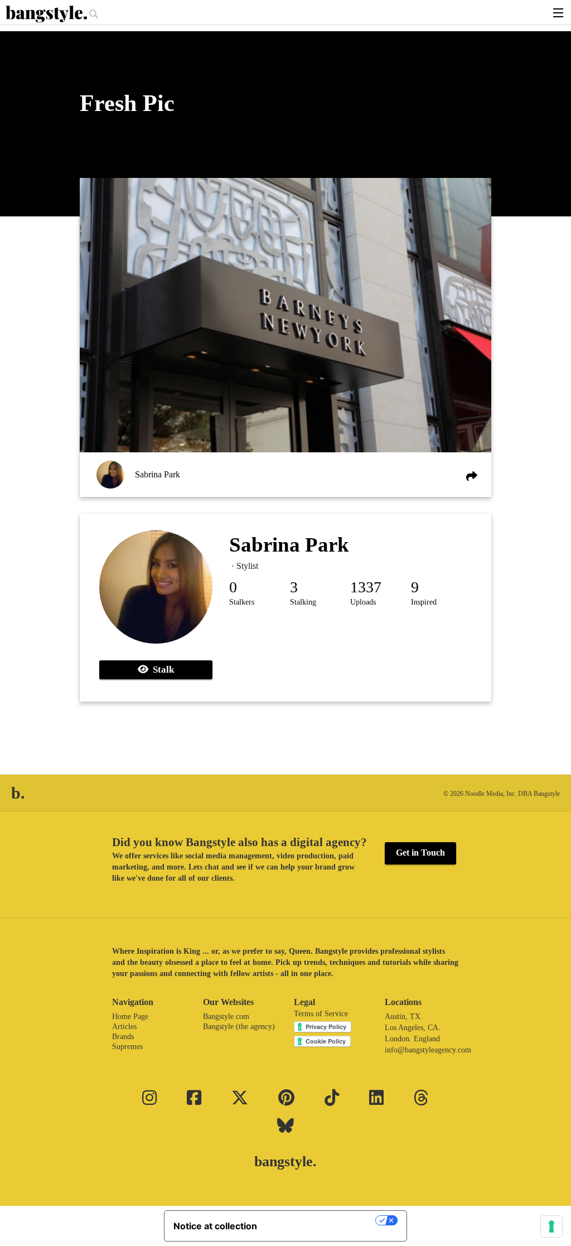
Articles (124, 1026)
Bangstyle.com (226, 1016)
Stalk (161, 669)
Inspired (424, 602)
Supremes (127, 1046)
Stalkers (241, 602)
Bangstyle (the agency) (239, 1026)
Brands (123, 1036)
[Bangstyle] (47, 14)
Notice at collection (215, 1225)
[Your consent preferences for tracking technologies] (551, 1226)
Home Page (130, 1016)
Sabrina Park (157, 474)
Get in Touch (420, 852)
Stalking (303, 602)
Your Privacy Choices (321, 1220)
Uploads (363, 602)
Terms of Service (321, 1014)
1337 (365, 587)
